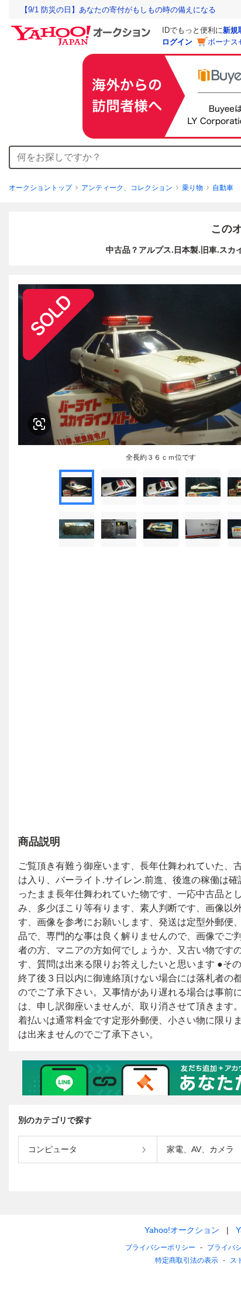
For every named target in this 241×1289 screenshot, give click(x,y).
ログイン (177, 41)
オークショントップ (40, 188)
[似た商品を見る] (39, 424)
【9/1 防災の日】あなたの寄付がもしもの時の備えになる (118, 9)
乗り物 (192, 188)
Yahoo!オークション (181, 1230)
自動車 (222, 188)
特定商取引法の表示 (186, 1260)
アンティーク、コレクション (127, 188)
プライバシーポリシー (160, 1247)
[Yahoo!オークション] (82, 29)
